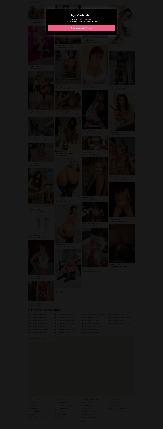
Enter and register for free (81, 28)
